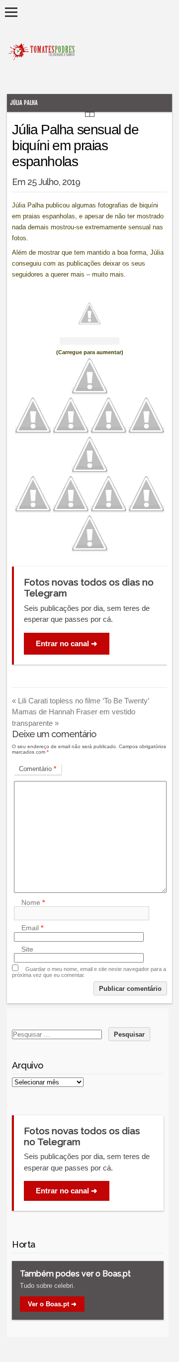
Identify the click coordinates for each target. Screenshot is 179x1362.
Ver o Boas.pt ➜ (52, 1304)
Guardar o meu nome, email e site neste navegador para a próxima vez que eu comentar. (89, 972)
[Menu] (11, 12)
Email (32, 928)
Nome (33, 902)
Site (27, 949)
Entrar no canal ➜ (66, 643)
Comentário (37, 769)
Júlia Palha (24, 102)
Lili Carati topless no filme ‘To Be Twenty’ (80, 700)
